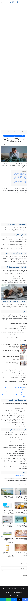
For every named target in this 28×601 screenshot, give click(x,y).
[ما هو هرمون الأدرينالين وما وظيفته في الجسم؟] (7, 491)
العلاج (24, 180)
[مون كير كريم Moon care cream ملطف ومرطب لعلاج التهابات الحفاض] (7, 547)
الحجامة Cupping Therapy (21, 538)
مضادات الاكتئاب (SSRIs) (10, 480)
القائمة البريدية (19, 592)
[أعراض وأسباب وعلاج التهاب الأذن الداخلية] (23, 352)
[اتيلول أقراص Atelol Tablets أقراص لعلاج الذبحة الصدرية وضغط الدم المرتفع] (21, 519)
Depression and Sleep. (19, 475)
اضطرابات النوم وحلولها (20, 135)
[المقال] (14, 2)
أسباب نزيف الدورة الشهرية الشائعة (12, 362)
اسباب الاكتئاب (15, 478)
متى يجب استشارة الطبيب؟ (19, 182)
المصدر (23, 184)
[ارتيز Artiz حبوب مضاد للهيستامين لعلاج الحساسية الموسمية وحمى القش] (7, 533)
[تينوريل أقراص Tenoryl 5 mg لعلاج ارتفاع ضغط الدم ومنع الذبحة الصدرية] (7, 519)
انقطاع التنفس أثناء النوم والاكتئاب (18, 178)
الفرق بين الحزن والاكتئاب (8, 478)
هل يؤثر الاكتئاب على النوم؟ (19, 174)
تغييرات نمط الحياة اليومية (20, 181)
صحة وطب (14, 131)
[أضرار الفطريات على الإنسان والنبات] (21, 547)
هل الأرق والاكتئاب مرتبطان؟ (19, 177)
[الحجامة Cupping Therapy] (21, 533)
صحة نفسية (7, 131)
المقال (16, 588)
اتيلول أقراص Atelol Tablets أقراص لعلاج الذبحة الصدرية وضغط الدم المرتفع (21, 525)
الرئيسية (19, 131)
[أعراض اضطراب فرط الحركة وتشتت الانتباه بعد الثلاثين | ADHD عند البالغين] (23, 346)
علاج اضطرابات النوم (23, 480)
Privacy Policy (12, 592)
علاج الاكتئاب (17, 480)
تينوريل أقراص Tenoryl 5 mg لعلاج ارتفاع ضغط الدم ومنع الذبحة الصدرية (7, 525)
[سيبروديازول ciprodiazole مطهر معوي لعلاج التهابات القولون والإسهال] (21, 491)
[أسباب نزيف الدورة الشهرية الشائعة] (23, 363)
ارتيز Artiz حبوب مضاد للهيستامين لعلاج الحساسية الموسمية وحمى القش (8, 539)
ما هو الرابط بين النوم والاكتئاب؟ (19, 173)
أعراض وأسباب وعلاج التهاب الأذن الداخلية (11, 350)
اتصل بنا (7, 592)
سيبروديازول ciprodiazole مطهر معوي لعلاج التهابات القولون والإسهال (21, 497)
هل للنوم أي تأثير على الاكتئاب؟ (19, 176)
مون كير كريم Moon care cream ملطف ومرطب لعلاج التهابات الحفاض (8, 554)
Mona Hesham (20, 144)
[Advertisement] (14, 66)
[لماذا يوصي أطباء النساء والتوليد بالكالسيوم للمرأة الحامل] (23, 357)
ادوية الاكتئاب (20, 478)
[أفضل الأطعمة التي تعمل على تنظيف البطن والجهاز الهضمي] (21, 505)
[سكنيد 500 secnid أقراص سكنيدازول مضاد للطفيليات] (7, 505)
